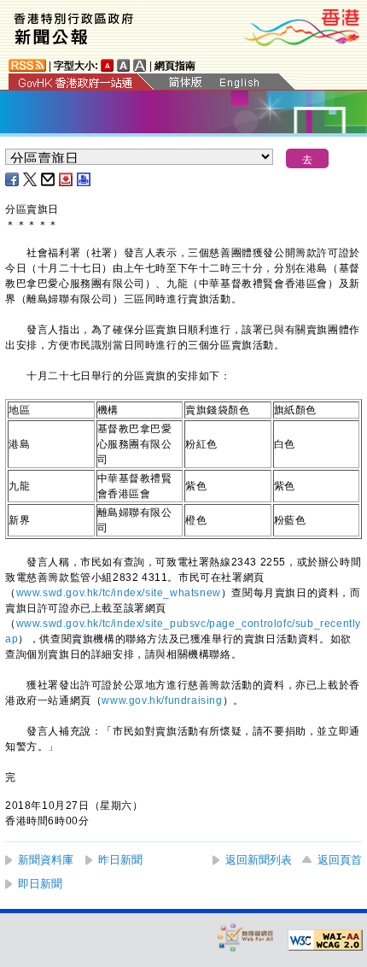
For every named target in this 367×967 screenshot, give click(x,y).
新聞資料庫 (45, 859)
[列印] (84, 179)
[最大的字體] (140, 65)
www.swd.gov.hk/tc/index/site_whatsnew (118, 593)
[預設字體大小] (107, 65)
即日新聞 (40, 883)
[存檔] (66, 179)
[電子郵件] (48, 179)
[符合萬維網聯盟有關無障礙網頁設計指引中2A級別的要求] (325, 940)
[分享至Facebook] (12, 179)
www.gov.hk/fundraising (162, 700)
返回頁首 (339, 859)
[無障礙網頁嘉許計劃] (246, 937)
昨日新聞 (120, 859)
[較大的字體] (124, 65)
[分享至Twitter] (30, 179)
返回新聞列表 (258, 859)
